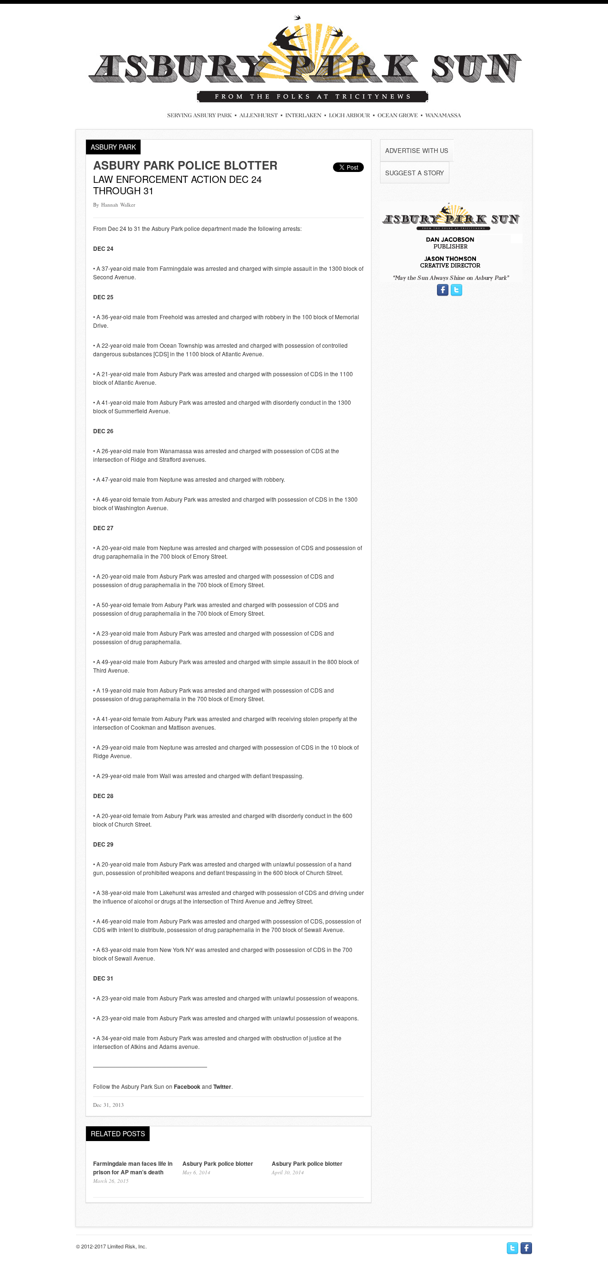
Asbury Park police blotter (185, 165)
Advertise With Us (416, 150)
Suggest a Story (414, 172)
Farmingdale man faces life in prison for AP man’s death (132, 1167)
